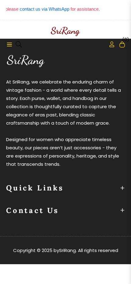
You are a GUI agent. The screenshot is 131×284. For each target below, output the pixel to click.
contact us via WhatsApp (43, 9)
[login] (109, 44)
